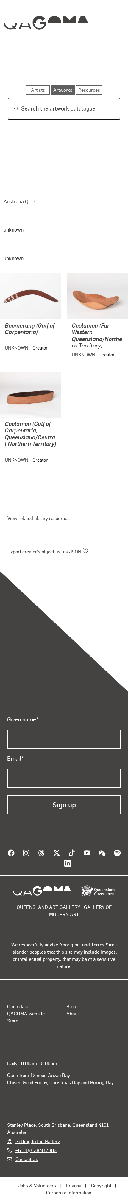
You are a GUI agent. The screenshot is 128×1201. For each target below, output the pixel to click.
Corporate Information (68, 1187)
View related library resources (38, 518)
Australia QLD (19, 201)
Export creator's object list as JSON (44, 551)
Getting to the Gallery (37, 1135)
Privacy (73, 1180)
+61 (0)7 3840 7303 (36, 1144)
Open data (17, 1000)
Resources (89, 90)
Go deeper (101, 68)
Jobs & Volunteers (37, 1180)
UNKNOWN (16, 348)
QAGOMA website (26, 1008)
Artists (62, 68)
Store (12, 1015)
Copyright (101, 1180)
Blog (71, 1000)
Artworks (24, 68)
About (72, 1008)
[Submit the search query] (12, 109)
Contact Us (26, 1153)
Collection (45, 44)
